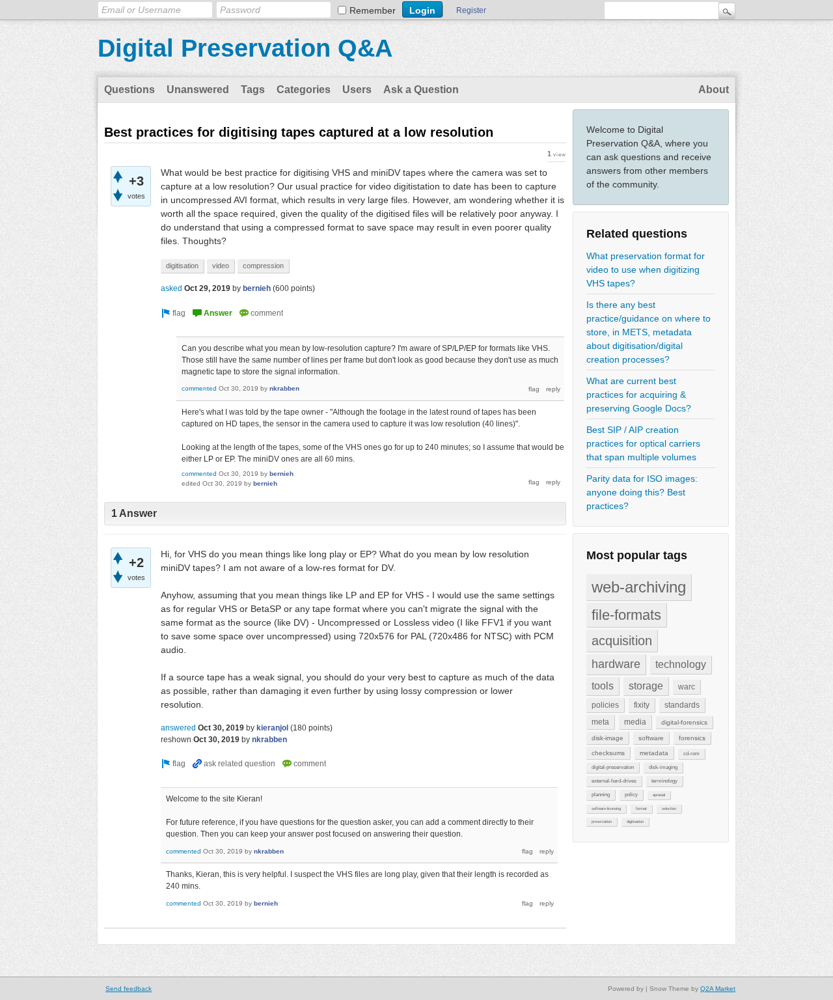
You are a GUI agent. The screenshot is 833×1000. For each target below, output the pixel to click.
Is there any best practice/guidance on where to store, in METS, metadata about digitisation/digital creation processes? (648, 332)
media (635, 722)
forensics (692, 738)
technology (680, 664)
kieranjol (272, 727)
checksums (608, 753)
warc (686, 686)
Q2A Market (717, 988)
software (651, 738)
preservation (602, 822)
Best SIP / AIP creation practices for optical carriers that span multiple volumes (643, 443)
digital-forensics (684, 722)
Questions (129, 89)
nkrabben (284, 388)
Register (471, 10)
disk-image (607, 738)
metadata (654, 753)
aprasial (659, 795)
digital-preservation (613, 767)
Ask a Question (421, 89)
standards (682, 705)
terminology (664, 781)
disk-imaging (663, 767)
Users (357, 89)
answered (178, 727)
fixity (641, 705)
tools (603, 685)
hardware (616, 664)
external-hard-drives (614, 781)
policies (605, 705)
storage (646, 685)
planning (601, 795)
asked (171, 288)
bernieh (257, 288)
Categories (304, 89)
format (641, 809)
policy (631, 795)
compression (263, 266)
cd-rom (691, 754)
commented (199, 388)
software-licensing (606, 809)
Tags (253, 89)
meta (600, 722)
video (220, 266)
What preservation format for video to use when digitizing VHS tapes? (645, 269)
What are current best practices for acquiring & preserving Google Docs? (638, 394)
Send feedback (128, 988)
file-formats (626, 615)
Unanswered (198, 89)
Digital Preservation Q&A (245, 48)
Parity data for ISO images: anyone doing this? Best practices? (642, 492)
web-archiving (639, 587)
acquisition (622, 640)
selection (669, 809)
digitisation (635, 822)
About (713, 89)
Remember (372, 10)
